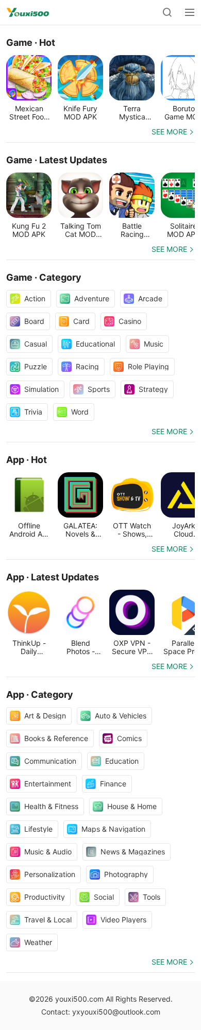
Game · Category (43, 277)
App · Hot (26, 459)
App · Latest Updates (52, 577)
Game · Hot (30, 42)
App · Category (39, 694)
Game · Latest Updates (56, 159)
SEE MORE (169, 131)
